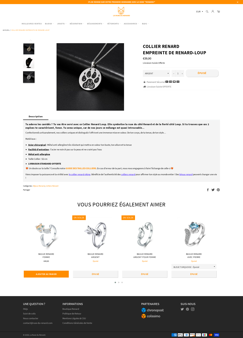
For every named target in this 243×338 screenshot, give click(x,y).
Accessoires (131, 23)
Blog (145, 23)
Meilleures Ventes (32, 23)
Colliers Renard (52, 186)
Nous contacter (30, 318)
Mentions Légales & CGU (74, 318)
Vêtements (113, 23)
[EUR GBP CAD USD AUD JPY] (199, 12)
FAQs (25, 308)
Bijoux (49, 23)
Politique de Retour (71, 313)
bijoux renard (186, 174)
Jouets (61, 23)
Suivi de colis (29, 313)
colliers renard (128, 174)
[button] (115, 282)
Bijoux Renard (39, 186)
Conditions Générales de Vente (77, 323)
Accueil (6, 30)
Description (36, 116)
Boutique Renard (70, 308)
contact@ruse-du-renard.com (37, 323)
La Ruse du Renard (37, 335)
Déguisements (95, 23)
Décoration (76, 23)
